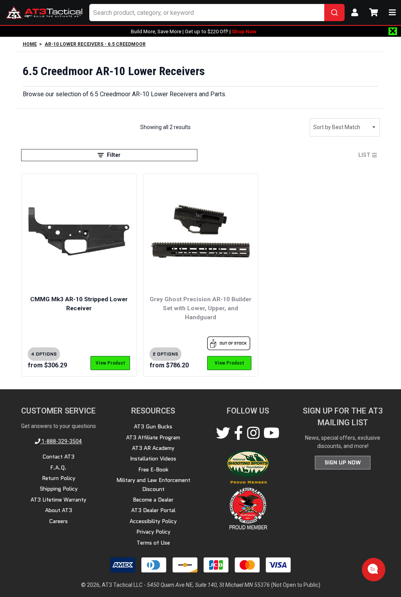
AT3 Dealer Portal (153, 510)
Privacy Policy (153, 532)
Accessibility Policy (153, 521)
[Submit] (334, 12)
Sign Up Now (343, 462)
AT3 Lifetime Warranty (58, 499)
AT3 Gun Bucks (153, 426)
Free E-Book (153, 469)
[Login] (354, 12)
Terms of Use (153, 543)
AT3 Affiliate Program (153, 437)
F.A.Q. (58, 467)
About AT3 (58, 510)
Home (30, 44)
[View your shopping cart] (373, 12)
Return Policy (58, 478)
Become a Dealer (153, 499)
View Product (110, 363)
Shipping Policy (59, 489)
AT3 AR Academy (153, 448)
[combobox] (217, 12)
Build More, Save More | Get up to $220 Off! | (193, 31)
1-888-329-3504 (61, 441)
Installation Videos (153, 458)
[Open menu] (392, 12)
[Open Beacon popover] (372, 568)
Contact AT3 (58, 456)
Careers (58, 521)
